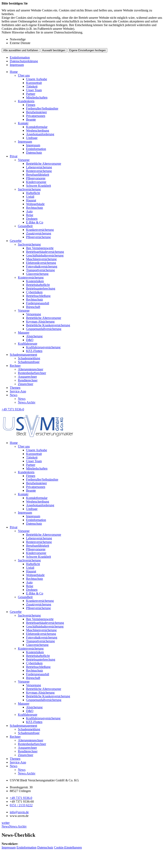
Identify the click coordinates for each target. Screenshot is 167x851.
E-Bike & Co (34, 222)
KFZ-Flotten (34, 351)
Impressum (17, 65)
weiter (6, 822)
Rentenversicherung (39, 171)
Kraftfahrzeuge (27, 343)
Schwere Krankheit (38, 185)
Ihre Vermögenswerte (40, 248)
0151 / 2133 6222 (21, 805)
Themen (15, 387)
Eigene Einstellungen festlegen (87, 50)
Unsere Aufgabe (36, 79)
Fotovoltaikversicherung (41, 266)
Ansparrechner (27, 376)
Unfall (30, 196)
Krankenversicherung (40, 229)
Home (14, 71)
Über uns (24, 75)
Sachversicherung (29, 189)
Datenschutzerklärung (24, 61)
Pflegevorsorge (35, 178)
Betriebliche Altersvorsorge (43, 163)
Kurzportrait (34, 82)
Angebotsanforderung (40, 134)
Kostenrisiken (35, 281)
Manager (23, 332)
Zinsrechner (25, 384)
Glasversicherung (37, 274)
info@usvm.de (19, 812)
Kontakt (23, 123)
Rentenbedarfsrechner (32, 373)
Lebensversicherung (39, 167)
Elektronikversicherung (41, 262)
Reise (29, 215)
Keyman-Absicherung (40, 321)
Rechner (15, 365)
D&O (29, 340)
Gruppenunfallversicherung (43, 329)
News (13, 395)
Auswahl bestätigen (53, 50)
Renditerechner (27, 380)
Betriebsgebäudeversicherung (45, 251)
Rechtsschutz (34, 207)
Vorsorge (24, 160)
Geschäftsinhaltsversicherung (45, 255)
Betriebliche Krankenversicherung (48, 325)
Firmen (30, 105)
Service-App (18, 391)
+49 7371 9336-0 (21, 798)
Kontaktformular (36, 127)
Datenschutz (34, 152)
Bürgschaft (33, 307)
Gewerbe (16, 240)
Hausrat (31, 200)
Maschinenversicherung (41, 259)
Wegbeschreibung (37, 130)
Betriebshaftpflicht (38, 285)
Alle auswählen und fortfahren (20, 50)
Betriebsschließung (38, 296)
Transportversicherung (40, 270)
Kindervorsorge (36, 182)
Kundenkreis (26, 101)
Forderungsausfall (37, 303)
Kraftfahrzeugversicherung (43, 347)
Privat (13, 156)
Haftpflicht (33, 193)
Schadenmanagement (23, 354)
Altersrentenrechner (30, 369)
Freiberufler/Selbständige (42, 108)
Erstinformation (20, 57)
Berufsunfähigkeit (37, 174)
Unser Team (34, 90)
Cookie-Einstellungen (68, 847)
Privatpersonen (35, 116)
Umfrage (31, 138)
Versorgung (33, 314)
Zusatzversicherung (38, 233)
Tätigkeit (31, 86)
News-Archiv (26, 402)
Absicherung (34, 336)
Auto (29, 211)
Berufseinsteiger (36, 112)
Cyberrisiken (34, 292)
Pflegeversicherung (38, 237)
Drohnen (31, 218)
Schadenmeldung (29, 358)
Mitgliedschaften (36, 97)
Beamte (31, 119)
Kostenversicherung (31, 277)
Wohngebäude (35, 204)
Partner (30, 94)
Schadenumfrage (29, 362)
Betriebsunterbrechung (40, 288)
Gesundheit (25, 226)
